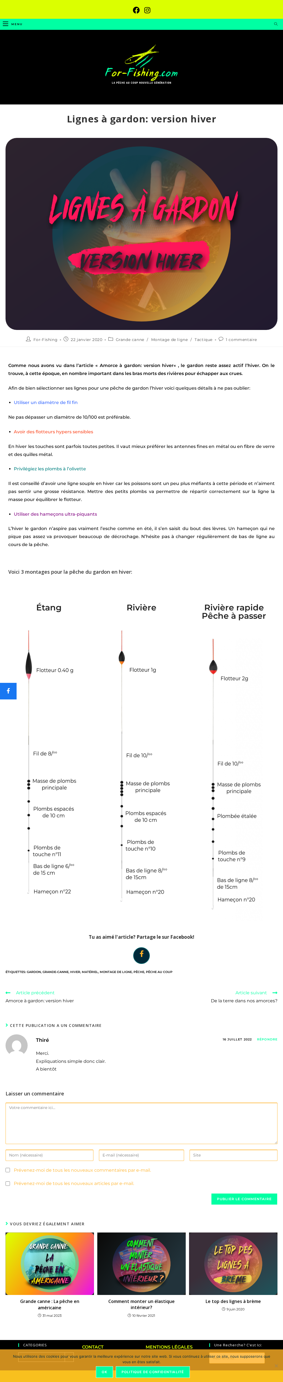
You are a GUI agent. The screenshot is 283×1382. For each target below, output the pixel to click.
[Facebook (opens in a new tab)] (136, 10)
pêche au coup (159, 972)
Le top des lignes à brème (233, 1301)
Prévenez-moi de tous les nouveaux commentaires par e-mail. (82, 1170)
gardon (34, 972)
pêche (138, 972)
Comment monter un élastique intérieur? (141, 1304)
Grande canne (130, 339)
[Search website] (276, 24)
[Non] (276, 1365)
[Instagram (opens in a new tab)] (147, 10)
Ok (104, 1372)
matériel (90, 972)
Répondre (267, 1039)
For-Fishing (45, 339)
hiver (75, 972)
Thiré (42, 1040)
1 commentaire (241, 339)
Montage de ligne (169, 339)
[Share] (141, 953)
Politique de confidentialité (153, 1372)
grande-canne (56, 972)
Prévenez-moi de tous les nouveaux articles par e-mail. (74, 1183)
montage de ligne (116, 972)
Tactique (204, 339)
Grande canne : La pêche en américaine (49, 1304)
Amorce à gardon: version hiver (137, 365)
